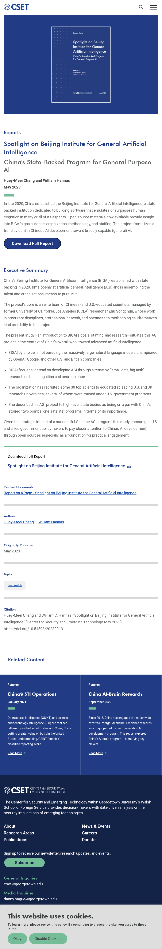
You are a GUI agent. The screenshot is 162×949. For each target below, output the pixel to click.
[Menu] (153, 7)
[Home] (14, 7)
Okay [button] (17, 938)
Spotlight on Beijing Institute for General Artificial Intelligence (66, 465)
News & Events (96, 826)
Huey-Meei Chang (19, 522)
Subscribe (24, 862)
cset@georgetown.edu (23, 884)
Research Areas (19, 832)
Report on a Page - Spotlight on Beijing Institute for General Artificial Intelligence (70, 493)
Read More (15, 753)
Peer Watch (15, 585)
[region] (81, 927)
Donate (89, 839)
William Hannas (51, 522)
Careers (89, 832)
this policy (59, 924)
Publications (15, 839)
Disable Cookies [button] (48, 938)
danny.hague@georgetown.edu (30, 899)
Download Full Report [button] (32, 243)
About (9, 826)
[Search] (141, 7)
